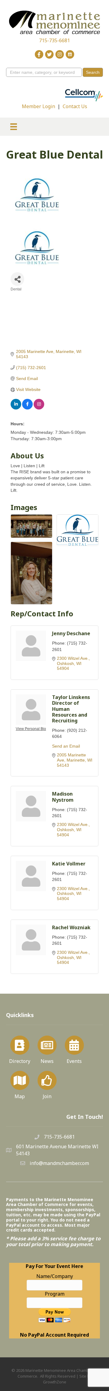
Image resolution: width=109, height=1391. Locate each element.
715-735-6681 (54, 40)
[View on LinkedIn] (16, 408)
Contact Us (75, 106)
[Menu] (13, 127)
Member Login (38, 106)
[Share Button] (17, 279)
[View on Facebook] (27, 408)
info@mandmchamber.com (59, 1163)
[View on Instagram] (39, 408)
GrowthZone (54, 1382)
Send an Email (66, 746)
